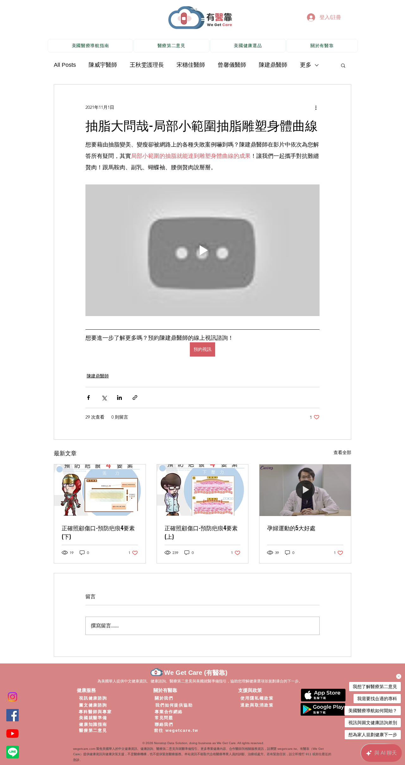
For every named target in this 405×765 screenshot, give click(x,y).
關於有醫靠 (165, 690)
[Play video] (202, 250)
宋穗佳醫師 (191, 65)
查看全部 (342, 452)
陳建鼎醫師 (273, 65)
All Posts (65, 65)
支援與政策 (250, 690)
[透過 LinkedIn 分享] (119, 398)
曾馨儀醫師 (232, 65)
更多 (305, 65)
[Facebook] (12, 715)
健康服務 (86, 690)
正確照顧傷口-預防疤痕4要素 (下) (98, 532)
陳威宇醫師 (103, 65)
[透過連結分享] (135, 398)
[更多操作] (316, 107)
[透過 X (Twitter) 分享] (104, 398)
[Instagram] (12, 697)
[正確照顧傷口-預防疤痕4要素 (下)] (100, 490)
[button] (343, 65)
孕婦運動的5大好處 (291, 528)
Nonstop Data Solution (170, 743)
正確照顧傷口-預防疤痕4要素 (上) (201, 532)
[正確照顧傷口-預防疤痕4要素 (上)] (202, 490)
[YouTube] (12, 733)
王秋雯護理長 (147, 65)
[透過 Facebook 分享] (88, 398)
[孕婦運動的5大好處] (305, 490)
